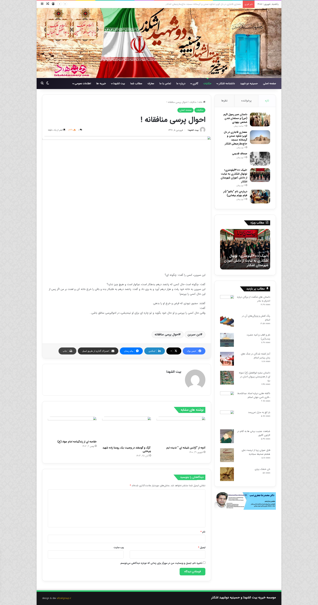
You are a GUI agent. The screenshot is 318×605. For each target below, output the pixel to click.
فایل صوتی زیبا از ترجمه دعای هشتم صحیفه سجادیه (256, 452)
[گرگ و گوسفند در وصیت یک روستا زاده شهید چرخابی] (126, 430)
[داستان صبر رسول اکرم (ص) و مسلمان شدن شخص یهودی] (260, 119)
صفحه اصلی (269, 83)
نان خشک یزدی (262, 469)
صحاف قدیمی (234, 4)
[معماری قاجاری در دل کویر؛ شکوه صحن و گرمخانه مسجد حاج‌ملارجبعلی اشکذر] (260, 137)
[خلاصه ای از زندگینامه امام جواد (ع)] (72, 427)
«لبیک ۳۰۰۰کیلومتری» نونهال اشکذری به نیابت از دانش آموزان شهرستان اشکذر (234, 176)
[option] (227, 249)
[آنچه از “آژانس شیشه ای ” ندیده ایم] (181, 430)
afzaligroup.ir (64, 598)
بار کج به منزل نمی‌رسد (259, 412)
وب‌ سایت (118, 547)
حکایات (207, 83)
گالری (195, 83)
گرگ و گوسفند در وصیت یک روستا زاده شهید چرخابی (127, 449)
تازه (267, 100)
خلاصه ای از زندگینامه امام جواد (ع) (77, 442)
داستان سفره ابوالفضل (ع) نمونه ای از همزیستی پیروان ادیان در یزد (254, 376)
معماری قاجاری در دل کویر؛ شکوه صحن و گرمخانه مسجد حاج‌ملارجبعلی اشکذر (235, 138)
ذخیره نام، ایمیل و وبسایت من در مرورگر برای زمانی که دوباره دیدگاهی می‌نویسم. (161, 563)
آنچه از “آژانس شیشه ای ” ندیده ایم (185, 448)
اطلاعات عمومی (83, 83)
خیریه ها (101, 83)
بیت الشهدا (119, 83)
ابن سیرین (194, 334)
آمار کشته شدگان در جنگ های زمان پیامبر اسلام (255, 356)
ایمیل (201, 547)
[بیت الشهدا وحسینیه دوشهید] (159, 43)
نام (202, 532)
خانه (200, 102)
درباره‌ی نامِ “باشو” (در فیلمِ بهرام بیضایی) (235, 193)
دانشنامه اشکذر (227, 83)
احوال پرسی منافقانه (167, 334)
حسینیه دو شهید (249, 83)
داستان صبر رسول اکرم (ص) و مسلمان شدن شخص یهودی (235, 118)
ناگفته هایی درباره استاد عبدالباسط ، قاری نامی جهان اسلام (253, 395)
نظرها (224, 100)
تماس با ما (165, 83)
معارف (150, 83)
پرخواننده (246, 100)
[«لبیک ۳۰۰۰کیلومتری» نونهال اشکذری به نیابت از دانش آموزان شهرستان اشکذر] (260, 175)
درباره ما (180, 83)
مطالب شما (136, 83)
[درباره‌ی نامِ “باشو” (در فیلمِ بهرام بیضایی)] (260, 196)
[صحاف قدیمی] (260, 159)
